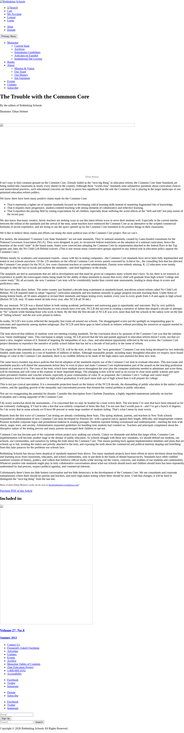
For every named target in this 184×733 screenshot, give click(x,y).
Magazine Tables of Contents (23, 664)
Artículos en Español (26, 55)
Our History (21, 74)
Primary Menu (8, 36)
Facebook (12, 679)
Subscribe (12, 87)
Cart (9, 10)
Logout (11, 17)
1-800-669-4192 (16, 670)
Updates (12, 84)
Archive (11, 660)
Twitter (11, 683)
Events (11, 81)
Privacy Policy (77, 728)
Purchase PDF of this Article (16, 490)
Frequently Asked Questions (23, 647)
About (10, 65)
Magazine (12, 42)
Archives (19, 49)
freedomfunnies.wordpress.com (64, 485)
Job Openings (22, 78)
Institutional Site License (28, 58)
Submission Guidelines (27, 52)
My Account (14, 14)
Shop (10, 26)
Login (10, 20)
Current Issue (21, 45)
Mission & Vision (24, 68)
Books (11, 61)
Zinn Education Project (20, 667)
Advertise (12, 651)
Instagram (12, 686)
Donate (11, 29)
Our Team (20, 71)
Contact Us (13, 644)
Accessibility (14, 673)
